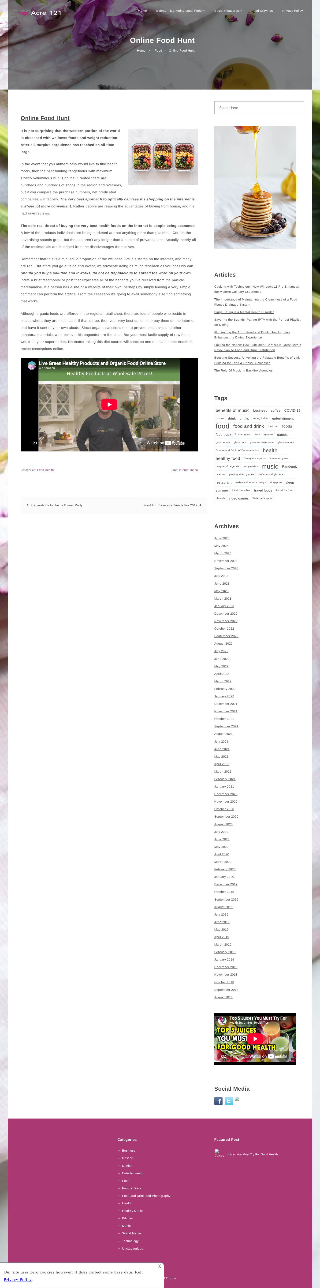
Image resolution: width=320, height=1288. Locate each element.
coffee (276, 410)
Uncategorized (132, 1248)
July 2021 (221, 741)
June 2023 (222, 583)
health (270, 450)
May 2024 (221, 546)
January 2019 (224, 959)
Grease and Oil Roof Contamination (237, 450)
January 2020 (224, 877)
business (260, 410)
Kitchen (127, 1218)
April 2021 (221, 764)
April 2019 (221, 937)
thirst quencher (241, 490)
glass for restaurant (262, 442)
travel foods (263, 490)
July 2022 (221, 651)
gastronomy (223, 442)
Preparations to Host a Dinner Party (56, 505)
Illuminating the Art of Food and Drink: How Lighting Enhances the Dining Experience (252, 334)
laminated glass (279, 458)
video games (239, 498)
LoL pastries (250, 466)
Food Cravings (262, 10)
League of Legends (227, 466)
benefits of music (233, 410)
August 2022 (223, 643)
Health (49, 470)
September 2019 (226, 899)
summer (222, 490)
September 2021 (226, 726)
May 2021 (221, 756)
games (282, 434)
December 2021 (226, 704)
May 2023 (221, 591)
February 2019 (225, 952)
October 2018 (224, 982)
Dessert (127, 1158)
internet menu (188, 470)
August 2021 (223, 734)
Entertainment (132, 1173)
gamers (269, 434)
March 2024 (223, 553)
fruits (257, 434)
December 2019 (226, 884)
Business (128, 1150)
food (223, 426)
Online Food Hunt (45, 118)
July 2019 (221, 914)
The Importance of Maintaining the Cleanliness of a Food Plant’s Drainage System (255, 302)
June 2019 (222, 922)
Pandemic (290, 466)
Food (40, 470)
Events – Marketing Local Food (179, 10)
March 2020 (223, 862)
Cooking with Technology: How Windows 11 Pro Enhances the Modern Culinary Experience (256, 289)
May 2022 (221, 666)
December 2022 (226, 613)
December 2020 (226, 794)
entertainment (283, 418)
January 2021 (224, 786)
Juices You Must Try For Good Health (252, 1154)
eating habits (260, 418)
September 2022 (226, 636)
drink (232, 418)
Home (142, 10)
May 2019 (221, 929)
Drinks (126, 1166)
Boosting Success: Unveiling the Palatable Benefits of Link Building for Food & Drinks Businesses (257, 360)
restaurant (224, 482)
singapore (276, 482)
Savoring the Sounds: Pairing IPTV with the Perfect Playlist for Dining (257, 322)
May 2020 (221, 847)
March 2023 (223, 598)
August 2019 (223, 907)
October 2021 (224, 719)
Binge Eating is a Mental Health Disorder (244, 312)
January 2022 (224, 696)
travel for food (284, 490)
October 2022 (224, 628)
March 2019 (223, 944)
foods (287, 426)
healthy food (228, 458)
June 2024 (222, 538)
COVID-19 (292, 410)
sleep (290, 482)
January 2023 (224, 606)
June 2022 (222, 659)
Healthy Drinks (133, 1211)
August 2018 (223, 997)
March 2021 (223, 771)
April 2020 (221, 854)
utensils (220, 498)
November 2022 (226, 621)
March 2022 (223, 681)
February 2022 (225, 689)
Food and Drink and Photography (146, 1196)
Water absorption (263, 498)
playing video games (241, 474)
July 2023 (221, 576)
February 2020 (225, 869)
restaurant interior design (250, 482)
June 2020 (222, 839)
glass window (286, 442)
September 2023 (226, 568)
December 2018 (226, 967)
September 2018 (226, 989)
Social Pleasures (227, 10)
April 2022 (221, 674)
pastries (220, 474)
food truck (223, 434)
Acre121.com (166, 1278)
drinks (244, 418)
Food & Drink (131, 1188)
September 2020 (226, 816)
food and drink (248, 426)
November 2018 (226, 974)
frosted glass (243, 434)
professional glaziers (270, 474)
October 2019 (224, 892)
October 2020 (224, 809)
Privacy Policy (292, 10)
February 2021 (225, 779)
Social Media (131, 1233)
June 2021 (222, 749)
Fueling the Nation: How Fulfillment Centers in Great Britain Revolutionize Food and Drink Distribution (257, 347)
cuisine (220, 418)
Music (126, 1226)
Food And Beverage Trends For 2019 (170, 505)
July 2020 (221, 832)
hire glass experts (255, 458)
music (269, 466)
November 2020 (226, 801)
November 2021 (226, 711)
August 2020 (223, 824)
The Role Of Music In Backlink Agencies (243, 370)
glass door (240, 442)
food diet (273, 426)
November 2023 (226, 561)
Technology (130, 1241)
